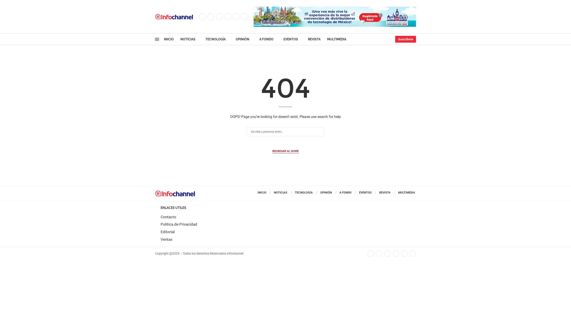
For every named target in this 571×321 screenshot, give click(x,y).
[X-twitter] (379, 253)
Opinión (242, 39)
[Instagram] (219, 16)
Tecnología (215, 39)
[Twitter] (210, 16)
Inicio (169, 39)
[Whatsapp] (244, 16)
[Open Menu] (157, 39)
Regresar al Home (285, 151)
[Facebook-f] (370, 253)
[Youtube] (236, 16)
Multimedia (336, 39)
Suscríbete (405, 39)
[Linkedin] (227, 16)
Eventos (290, 39)
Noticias (187, 39)
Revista (314, 39)
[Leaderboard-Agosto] (335, 9)
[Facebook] (202, 16)
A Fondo (266, 39)
